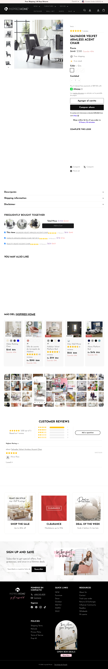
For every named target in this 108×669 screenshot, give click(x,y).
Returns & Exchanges (87, 602)
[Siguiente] (8, 66)
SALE (70, 11)
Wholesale (83, 611)
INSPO (61, 11)
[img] (11, 453)
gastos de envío (78, 93)
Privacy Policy (36, 632)
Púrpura (82, 70)
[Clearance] (54, 508)
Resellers (82, 608)
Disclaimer (9, 204)
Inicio (72, 26)
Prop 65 (34, 638)
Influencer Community (87, 605)
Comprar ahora (86, 107)
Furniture (49, 6)
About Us (83, 592)
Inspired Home (25, 314)
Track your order (85, 598)
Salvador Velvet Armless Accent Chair (26, 449)
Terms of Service (37, 635)
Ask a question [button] (88, 433)
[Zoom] (38, 44)
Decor (63, 6)
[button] (76, 31)
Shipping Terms (37, 626)
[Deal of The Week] (88, 508)
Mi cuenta (83, 614)
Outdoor (38, 11)
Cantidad (74, 76)
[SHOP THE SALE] (20, 508)
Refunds (34, 629)
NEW (36, 6)
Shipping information (15, 198)
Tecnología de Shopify (60, 664)
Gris (72, 70)
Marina (77, 70)
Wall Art (50, 11)
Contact (82, 595)
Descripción (10, 192)
